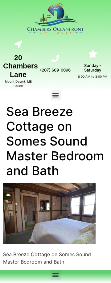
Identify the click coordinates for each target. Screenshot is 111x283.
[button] (56, 95)
